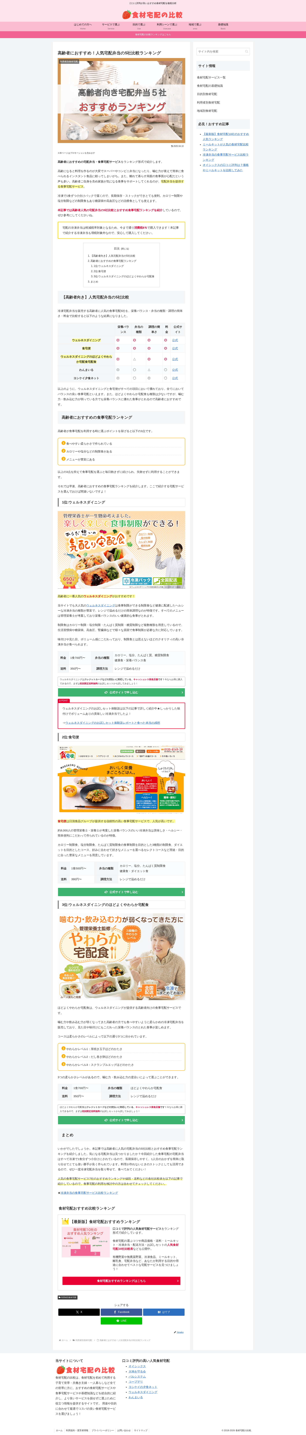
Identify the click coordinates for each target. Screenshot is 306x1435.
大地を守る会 (137, 1371)
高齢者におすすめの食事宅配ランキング (113, 260)
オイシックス (137, 1366)
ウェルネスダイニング (100, 605)
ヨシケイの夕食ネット (143, 1387)
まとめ (94, 281)
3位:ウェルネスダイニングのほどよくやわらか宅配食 (124, 276)
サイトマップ (140, 1430)
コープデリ (136, 1381)
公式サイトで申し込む (123, 692)
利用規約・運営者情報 (77, 1430)
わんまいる (136, 1397)
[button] (246, 51)
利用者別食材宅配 (68, 1297)
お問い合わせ (124, 1430)
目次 (117, 248)
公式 (175, 340)
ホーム (59, 1430)
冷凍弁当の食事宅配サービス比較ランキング (89, 1192)
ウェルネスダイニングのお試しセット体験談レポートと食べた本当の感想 (112, 722)
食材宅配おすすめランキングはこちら (121, 1280)
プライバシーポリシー (103, 1430)
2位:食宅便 (100, 271)
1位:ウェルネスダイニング (109, 265)
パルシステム (137, 1376)
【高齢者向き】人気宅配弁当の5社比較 (113, 255)
